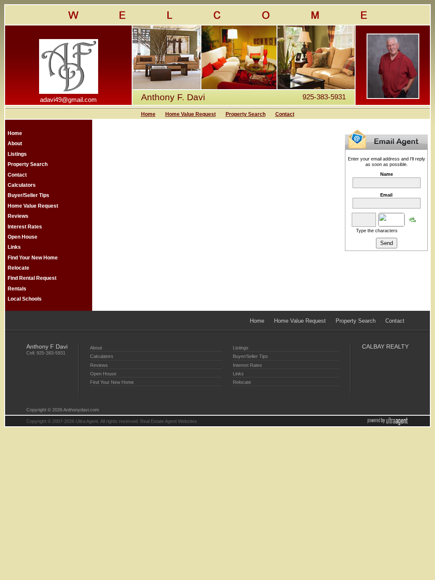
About (15, 143)
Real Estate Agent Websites (168, 421)
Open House (22, 237)
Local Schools (25, 299)
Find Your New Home (33, 258)
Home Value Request (190, 114)
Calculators (22, 185)
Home (148, 114)
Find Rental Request (32, 278)
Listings (17, 154)
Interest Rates (25, 227)
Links (14, 247)
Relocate (18, 268)
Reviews (18, 216)
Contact (284, 114)
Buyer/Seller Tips (28, 195)
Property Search (246, 114)
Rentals (17, 289)
